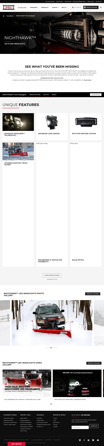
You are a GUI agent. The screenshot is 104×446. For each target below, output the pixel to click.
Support (55, 7)
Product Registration (26, 422)
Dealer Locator (91, 7)
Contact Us (98, 1)
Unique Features (34, 94)
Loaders (55, 426)
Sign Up (94, 426)
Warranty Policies (8, 420)
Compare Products (25, 428)
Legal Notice (48, 440)
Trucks (55, 418)
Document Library (50, 1)
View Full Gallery (93, 294)
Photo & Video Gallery (10, 424)
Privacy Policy (57, 440)
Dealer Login (90, 1)
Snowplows (22, 7)
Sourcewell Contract (42, 422)
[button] (17, 444)
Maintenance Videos (25, 424)
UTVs (54, 420)
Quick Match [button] (96, 94)
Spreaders (33, 7)
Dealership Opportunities (43, 424)
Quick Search (59, 1)
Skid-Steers (56, 422)
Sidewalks (44, 7)
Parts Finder (23, 431)
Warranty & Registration (79, 1)
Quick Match (68, 1)
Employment (40, 420)
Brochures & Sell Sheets (10, 422)
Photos (46, 94)
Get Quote (77, 7)
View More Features (52, 275)
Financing (39, 418)
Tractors (55, 424)
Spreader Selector (25, 420)
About (64, 7)
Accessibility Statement (37, 440)
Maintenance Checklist (26, 426)
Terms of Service (39, 442)
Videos (54, 94)
